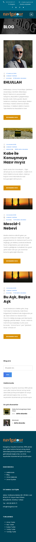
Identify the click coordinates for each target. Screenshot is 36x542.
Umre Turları (10, 522)
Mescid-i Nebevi (12, 226)
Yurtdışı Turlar (11, 532)
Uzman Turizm (11, 76)
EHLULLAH (13, 82)
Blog (8, 78)
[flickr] (16, 7)
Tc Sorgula (11, 4)
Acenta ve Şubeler (25, 4)
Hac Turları (10, 525)
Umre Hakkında (11, 477)
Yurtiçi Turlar (10, 529)
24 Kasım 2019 (11, 144)
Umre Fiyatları (11, 480)
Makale (9, 149)
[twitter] (23, 7)
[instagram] (19, 7)
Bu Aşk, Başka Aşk (17, 299)
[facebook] (12, 7)
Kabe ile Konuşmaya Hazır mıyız (15, 158)
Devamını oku (12, 117)
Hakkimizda (10, 472)
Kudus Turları (10, 527)
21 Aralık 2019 (11, 73)
